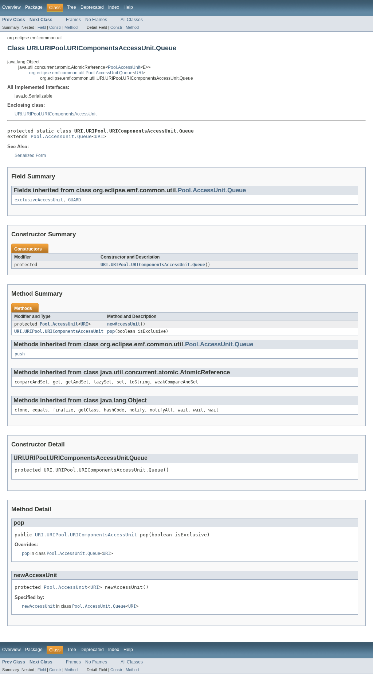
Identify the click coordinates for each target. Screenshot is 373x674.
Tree (71, 7)
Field (42, 27)
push (20, 353)
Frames (73, 19)
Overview (11, 7)
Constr (55, 27)
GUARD (74, 199)
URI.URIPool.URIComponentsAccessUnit (56, 114)
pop (111, 331)
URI (139, 72)
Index (113, 7)
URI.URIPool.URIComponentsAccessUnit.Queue (153, 264)
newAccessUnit (123, 324)
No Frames (96, 19)
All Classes (132, 19)
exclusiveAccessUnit (39, 199)
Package (34, 7)
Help (128, 7)
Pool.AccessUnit (124, 67)
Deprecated (92, 7)
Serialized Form (30, 155)
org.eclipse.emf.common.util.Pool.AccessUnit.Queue (81, 72)
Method (71, 27)
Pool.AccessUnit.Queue (61, 136)
